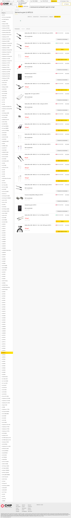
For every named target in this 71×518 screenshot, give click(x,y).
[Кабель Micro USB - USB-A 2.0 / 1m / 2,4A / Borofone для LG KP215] (20, 188)
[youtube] (42, 507)
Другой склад (26, 6)
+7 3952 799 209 (45, 1)
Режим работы (54, 1)
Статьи (23, 509)
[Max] (38, 507)
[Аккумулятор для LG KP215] (20, 77)
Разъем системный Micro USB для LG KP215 (34, 194)
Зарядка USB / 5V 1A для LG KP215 (32, 93)
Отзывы (23, 506)
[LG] (21, 21)
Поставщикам (24, 511)
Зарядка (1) (51, 16)
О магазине (30, 506)
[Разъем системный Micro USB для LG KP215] (20, 198)
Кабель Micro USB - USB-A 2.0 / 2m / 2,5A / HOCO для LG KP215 (37, 124)
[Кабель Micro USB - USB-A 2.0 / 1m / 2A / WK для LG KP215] (20, 218)
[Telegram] (40, 507)
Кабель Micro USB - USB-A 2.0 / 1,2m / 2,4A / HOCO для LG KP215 (38, 225)
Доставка (17, 509)
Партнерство (24, 508)
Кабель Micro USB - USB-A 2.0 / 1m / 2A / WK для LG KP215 (37, 215)
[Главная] (2, 10)
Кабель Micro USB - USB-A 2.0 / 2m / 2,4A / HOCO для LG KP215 (37, 134)
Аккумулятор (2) (36, 16)
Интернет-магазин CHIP (6, 506)
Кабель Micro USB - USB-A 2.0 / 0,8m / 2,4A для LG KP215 (36, 103)
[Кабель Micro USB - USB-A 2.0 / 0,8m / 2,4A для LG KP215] (20, 107)
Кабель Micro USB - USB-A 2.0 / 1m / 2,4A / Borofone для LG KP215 (38, 184)
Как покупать (18, 506)
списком (23, 28)
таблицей (28, 28)
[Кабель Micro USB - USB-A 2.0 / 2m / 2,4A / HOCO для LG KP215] (20, 137)
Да (20, 6)
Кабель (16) (30, 16)
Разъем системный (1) (44, 16)
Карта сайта (30, 511)
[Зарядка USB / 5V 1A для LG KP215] (20, 97)
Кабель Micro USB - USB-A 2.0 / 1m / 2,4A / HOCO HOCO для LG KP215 (39, 33)
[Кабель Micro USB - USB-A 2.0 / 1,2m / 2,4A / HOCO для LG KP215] (20, 228)
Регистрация (63, 1)
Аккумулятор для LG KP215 (30, 73)
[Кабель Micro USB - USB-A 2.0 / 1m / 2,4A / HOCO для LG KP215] (20, 46)
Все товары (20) (57, 16)
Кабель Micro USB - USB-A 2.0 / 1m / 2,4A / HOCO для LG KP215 (37, 43)
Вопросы (29, 508)
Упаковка (17, 511)
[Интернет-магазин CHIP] (4, 4)
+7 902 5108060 (35, 1)
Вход (68, 1)
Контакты (29, 509)
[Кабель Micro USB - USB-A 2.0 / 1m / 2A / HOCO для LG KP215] (20, 87)
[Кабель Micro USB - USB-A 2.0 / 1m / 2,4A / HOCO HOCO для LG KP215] (20, 36)
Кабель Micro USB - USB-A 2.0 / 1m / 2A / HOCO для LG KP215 (37, 83)
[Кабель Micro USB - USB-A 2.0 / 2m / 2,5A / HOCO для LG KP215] (20, 127)
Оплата (17, 508)
